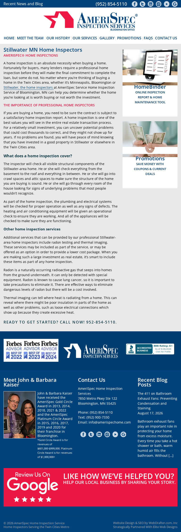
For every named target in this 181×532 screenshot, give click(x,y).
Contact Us (166, 38)
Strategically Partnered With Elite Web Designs (145, 527)
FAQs (148, 38)
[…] (171, 455)
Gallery (107, 38)
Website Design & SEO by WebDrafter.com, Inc (145, 523)
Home (9, 38)
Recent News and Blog (23, 3)
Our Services (85, 38)
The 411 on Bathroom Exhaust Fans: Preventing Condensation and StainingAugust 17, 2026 (157, 403)
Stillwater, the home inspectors (29, 87)
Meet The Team (30, 38)
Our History (58, 38)
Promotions (129, 38)
